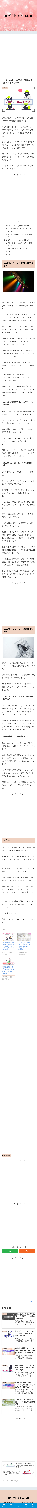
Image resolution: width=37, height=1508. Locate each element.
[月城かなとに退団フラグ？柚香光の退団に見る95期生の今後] (24, 937)
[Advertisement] (18, 56)
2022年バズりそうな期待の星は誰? (17, 226)
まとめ (8, 251)
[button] (33, 747)
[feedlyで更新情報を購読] (10, 1251)
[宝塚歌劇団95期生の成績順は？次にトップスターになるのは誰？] (8, 937)
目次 (15, 221)
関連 (9, 254)
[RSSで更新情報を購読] (27, 1251)
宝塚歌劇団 (7, 1155)
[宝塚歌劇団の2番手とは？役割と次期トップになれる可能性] (8, 961)
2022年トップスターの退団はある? (17, 240)
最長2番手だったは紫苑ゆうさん (18, 249)
